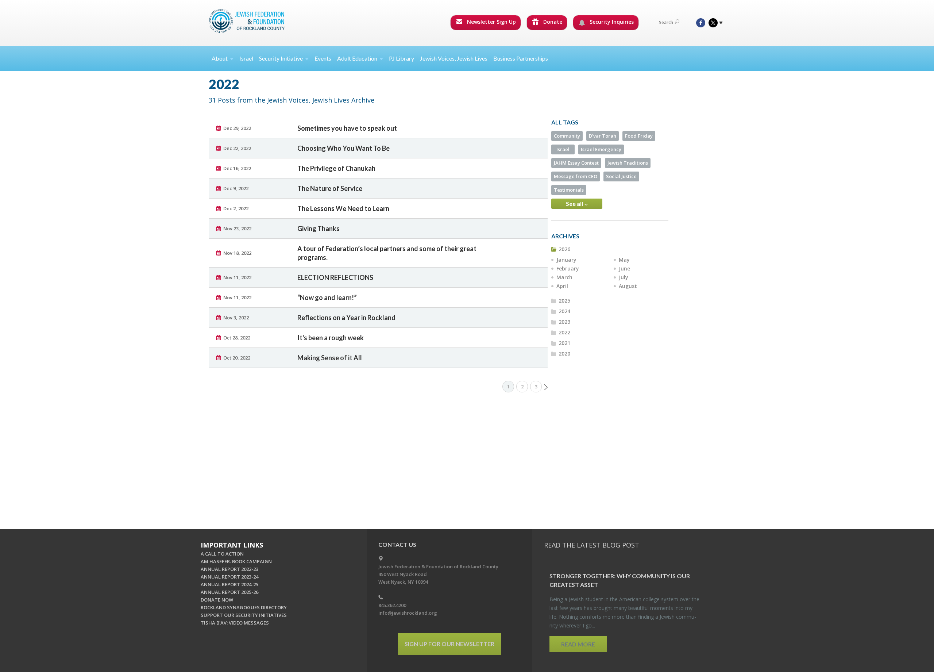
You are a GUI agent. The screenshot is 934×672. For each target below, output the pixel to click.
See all (575, 203)
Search (666, 22)
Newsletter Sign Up (491, 21)
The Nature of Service (329, 188)
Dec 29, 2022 (237, 128)
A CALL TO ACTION (222, 553)
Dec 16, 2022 (237, 168)
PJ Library (401, 58)
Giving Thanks (318, 228)
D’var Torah (602, 136)
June (624, 268)
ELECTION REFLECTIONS (335, 277)
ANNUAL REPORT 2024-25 (229, 584)
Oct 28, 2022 (236, 337)
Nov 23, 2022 (237, 228)
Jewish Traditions (627, 163)
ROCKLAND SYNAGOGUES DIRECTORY (244, 607)
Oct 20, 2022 (236, 357)
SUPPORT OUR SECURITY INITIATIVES (244, 615)
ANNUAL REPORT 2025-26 (229, 592)
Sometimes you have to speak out (347, 128)
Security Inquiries (611, 21)
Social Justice (621, 176)
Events (322, 58)
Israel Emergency (601, 149)
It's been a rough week (330, 338)
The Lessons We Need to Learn (343, 208)
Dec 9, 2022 (235, 188)
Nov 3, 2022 (236, 317)
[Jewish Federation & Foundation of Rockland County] (247, 21)
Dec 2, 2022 (235, 208)
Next (546, 387)
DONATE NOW (217, 599)
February (567, 268)
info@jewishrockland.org (407, 613)
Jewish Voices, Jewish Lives (453, 58)
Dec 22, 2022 (237, 148)
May (624, 259)
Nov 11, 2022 (237, 277)
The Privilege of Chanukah (336, 168)
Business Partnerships (520, 58)
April (562, 286)
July (623, 277)
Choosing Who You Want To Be (343, 148)
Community (567, 136)
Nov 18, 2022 (237, 253)
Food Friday (639, 136)
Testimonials (569, 190)
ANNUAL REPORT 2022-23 (229, 569)
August (628, 286)
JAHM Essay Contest (576, 163)
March (564, 277)
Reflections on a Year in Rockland (346, 318)
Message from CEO (575, 176)
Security (281, 58)
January (566, 259)
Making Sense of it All (329, 358)
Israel (246, 58)
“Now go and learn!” (327, 297)
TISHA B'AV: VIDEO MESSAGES (235, 622)
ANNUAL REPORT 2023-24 (229, 576)
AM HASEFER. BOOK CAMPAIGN (236, 561)
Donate (552, 21)
